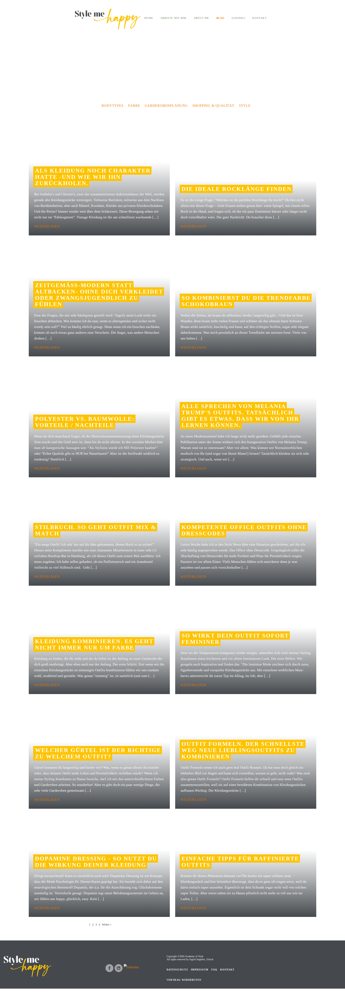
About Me (201, 18)
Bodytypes (112, 105)
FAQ (214, 969)
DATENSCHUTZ (177, 969)
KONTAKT (227, 969)
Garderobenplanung (166, 105)
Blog (220, 18)
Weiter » (106, 924)
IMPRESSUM (199, 969)
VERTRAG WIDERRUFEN (184, 980)
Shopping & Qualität (213, 105)
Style (245, 105)
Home (148, 18)
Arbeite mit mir (173, 18)
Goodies (238, 18)
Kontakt (259, 18)
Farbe (134, 105)
